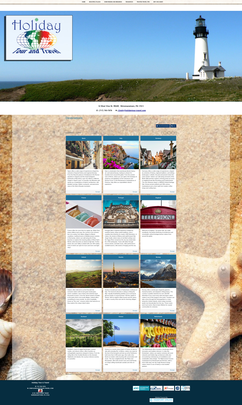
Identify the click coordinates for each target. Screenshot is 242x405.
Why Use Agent (158, 2)
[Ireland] (84, 273)
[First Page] (167, 133)
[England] (158, 214)
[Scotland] (84, 333)
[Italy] (121, 155)
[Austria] (121, 273)
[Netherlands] (158, 333)
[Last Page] (171, 133)
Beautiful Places (94, 2)
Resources (129, 2)
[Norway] (158, 273)
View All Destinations (163, 126)
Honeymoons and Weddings (113, 2)
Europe (98, 192)
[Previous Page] (163, 133)
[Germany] (158, 155)
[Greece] (121, 333)
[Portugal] (121, 214)
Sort (174, 126)
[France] (84, 214)
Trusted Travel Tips (143, 2)
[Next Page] (174, 133)
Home (83, 2)
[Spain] (84, 155)
